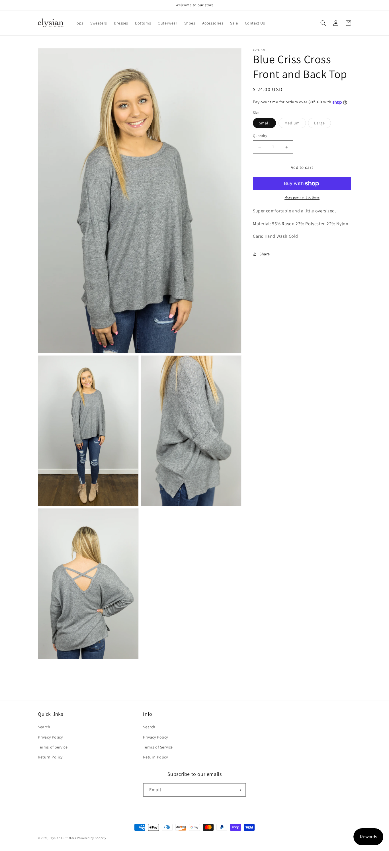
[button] (323, 23)
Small (264, 123)
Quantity (260, 136)
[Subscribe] (239, 790)
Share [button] (264, 254)
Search (44, 726)
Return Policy (50, 757)
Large (322, 124)
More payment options (302, 197)
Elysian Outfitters (63, 838)
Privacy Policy (50, 737)
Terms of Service (53, 747)
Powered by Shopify (91, 838)
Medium (295, 124)
